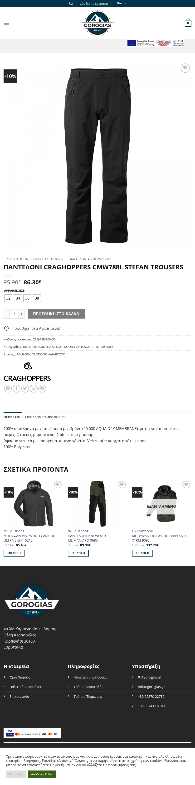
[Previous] (3, 522)
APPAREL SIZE (14, 290)
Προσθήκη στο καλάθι (57, 313)
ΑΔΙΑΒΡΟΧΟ (56, 354)
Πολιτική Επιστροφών (91, 677)
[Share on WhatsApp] (8, 388)
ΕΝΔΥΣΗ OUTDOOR (48, 259)
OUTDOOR (39, 354)
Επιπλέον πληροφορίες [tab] (45, 417)
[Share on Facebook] (16, 388)
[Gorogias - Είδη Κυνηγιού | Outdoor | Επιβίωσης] (97, 23)
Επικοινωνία (19, 696)
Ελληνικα (121, 3)
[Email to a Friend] (34, 388)
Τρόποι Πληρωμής (88, 696)
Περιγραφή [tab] (13, 417)
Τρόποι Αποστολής (88, 686)
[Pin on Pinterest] (42, 388)
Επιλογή (14, 553)
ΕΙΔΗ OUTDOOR (16, 259)
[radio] (8, 298)
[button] (71, 3)
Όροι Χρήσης (20, 677)
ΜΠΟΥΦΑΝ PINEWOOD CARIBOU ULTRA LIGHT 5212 (29, 538)
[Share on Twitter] (25, 388)
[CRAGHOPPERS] (27, 370)
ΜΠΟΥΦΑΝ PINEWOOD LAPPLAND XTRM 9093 (159, 538)
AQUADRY (23, 354)
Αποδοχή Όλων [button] (42, 774)
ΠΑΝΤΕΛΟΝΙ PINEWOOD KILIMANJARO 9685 (87, 538)
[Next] (191, 522)
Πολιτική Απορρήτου (26, 686)
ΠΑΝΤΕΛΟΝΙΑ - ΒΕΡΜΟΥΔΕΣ (90, 259)
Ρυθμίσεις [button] (16, 774)
